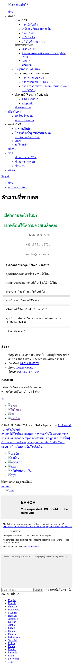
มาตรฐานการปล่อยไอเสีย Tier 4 (45, 442)
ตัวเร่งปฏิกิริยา (30, 98)
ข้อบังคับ (20, 165)
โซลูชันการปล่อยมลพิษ (28, 69)
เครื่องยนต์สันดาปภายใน (36, 28)
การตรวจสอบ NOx (33, 77)
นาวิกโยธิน (28, 37)
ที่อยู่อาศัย (27, 103)
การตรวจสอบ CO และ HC (37, 81)
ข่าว (10, 153)
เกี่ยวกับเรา (14, 111)
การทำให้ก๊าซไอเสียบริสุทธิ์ (17, 433)
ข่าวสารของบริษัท (25, 157)
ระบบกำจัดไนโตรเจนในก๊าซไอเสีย (21, 446)
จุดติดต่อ (27, 64)
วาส (11, 490)
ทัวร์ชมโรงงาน (24, 115)
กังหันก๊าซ (28, 33)
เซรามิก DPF (29, 49)
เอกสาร (26, 60)
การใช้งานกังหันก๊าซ (27, 137)
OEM (18, 140)
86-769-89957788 (29, 363)
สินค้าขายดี (64, 425)
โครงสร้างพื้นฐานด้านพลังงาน (33, 133)
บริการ (12, 148)
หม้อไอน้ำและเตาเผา (34, 41)
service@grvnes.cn (26, 367)
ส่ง (2, 398)
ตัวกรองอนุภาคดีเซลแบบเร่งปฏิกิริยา (36, 438)
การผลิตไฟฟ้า (30, 24)
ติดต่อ (11, 170)
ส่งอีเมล (6, 486)
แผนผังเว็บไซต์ (11, 429)
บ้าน (10, 11)
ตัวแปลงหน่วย (23, 107)
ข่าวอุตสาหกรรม (25, 161)
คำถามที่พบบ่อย (24, 120)
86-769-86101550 (29, 371)
